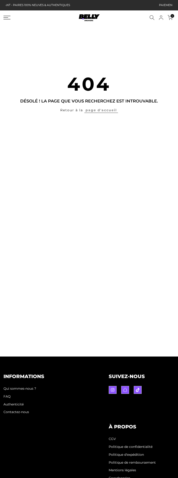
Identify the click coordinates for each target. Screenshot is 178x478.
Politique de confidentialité (131, 447)
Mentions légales (122, 470)
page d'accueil (101, 110)
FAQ (7, 396)
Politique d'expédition (126, 455)
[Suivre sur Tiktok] (138, 390)
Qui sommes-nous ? (19, 388)
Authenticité (13, 404)
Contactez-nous (16, 412)
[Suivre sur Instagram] (113, 390)
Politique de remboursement (132, 462)
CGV (112, 439)
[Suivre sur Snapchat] (125, 390)
